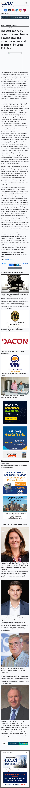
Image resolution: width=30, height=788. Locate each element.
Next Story (19, 268)
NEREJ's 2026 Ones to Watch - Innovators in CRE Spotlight (14, 295)
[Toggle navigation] (26, 3)
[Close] (27, 753)
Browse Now (12, 456)
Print (4, 263)
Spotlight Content (8, 259)
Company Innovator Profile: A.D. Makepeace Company (12, 330)
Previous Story (12, 268)
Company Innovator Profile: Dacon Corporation (12, 352)
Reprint (26, 263)
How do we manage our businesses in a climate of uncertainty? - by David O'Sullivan (14, 670)
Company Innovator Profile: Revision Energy (13, 374)
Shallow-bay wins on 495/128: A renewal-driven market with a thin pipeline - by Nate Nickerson (13, 618)
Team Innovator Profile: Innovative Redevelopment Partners (12, 397)
